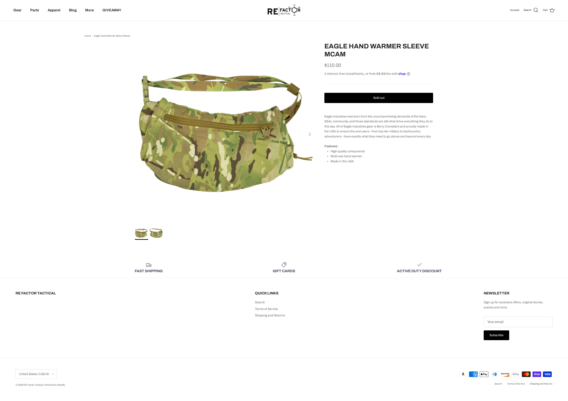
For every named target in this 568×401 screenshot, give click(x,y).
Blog (73, 10)
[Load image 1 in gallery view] (225, 132)
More (89, 10)
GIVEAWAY (112, 10)
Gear (17, 10)
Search (260, 302)
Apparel (54, 10)
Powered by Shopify (54, 384)
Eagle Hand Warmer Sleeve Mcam (112, 35)
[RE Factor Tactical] (284, 10)
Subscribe (496, 335)
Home (87, 35)
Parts (34, 10)
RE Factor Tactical (33, 384)
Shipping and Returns (270, 315)
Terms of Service (266, 309)
